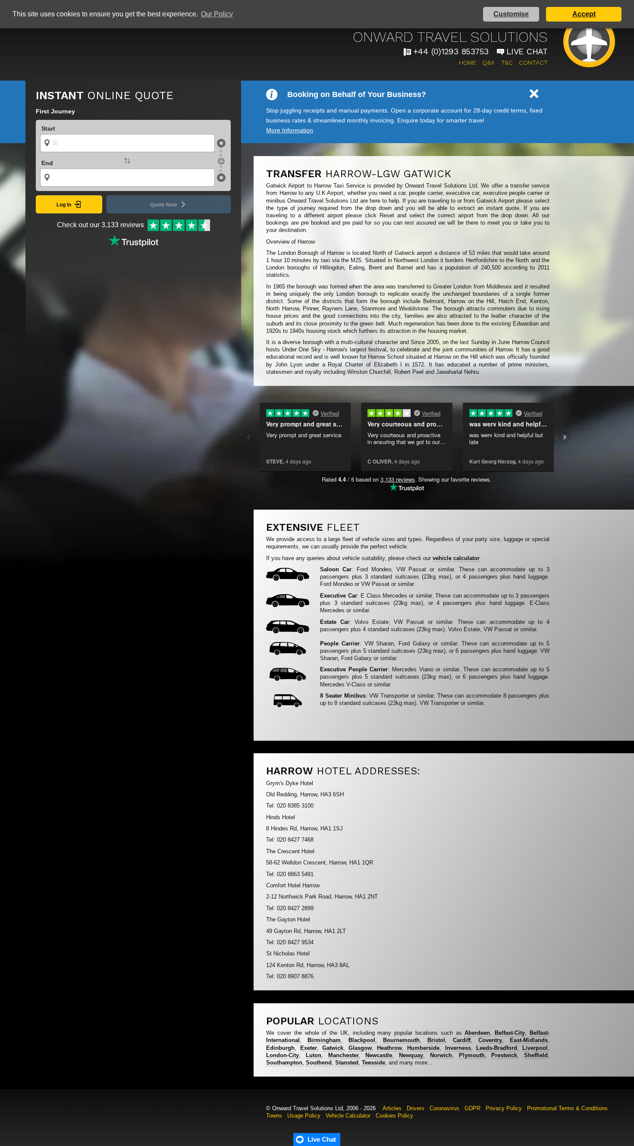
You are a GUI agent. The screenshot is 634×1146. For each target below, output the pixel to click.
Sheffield (536, 1055)
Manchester (343, 1055)
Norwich (441, 1055)
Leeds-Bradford (496, 1048)
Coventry (490, 1040)
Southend (319, 1062)
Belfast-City (510, 1033)
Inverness (458, 1048)
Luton (313, 1055)
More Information (289, 130)
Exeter (308, 1048)
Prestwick (504, 1055)
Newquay (411, 1055)
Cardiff (462, 1040)
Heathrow (389, 1048)
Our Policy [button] (217, 14)
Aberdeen (477, 1033)
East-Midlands (529, 1040)
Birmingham (324, 1040)
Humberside (423, 1048)
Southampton (284, 1062)
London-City (282, 1055)
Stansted (346, 1062)
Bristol (436, 1040)
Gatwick (332, 1048)
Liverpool (535, 1048)
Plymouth (472, 1055)
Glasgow (360, 1048)
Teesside (373, 1062)
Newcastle (378, 1055)
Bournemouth (401, 1040)
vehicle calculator (456, 558)
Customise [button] (511, 14)
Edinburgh (280, 1048)
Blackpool (361, 1040)
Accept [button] (584, 14)
